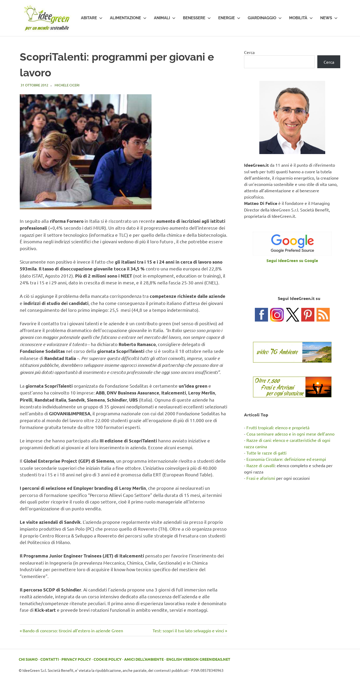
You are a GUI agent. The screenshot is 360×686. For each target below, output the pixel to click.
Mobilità (298, 18)
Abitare (89, 18)
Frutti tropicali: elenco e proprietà (277, 427)
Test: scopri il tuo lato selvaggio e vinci (188, 630)
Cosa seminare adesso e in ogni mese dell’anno (290, 433)
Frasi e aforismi (260, 478)
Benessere (194, 18)
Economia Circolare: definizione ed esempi (286, 459)
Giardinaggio (262, 18)
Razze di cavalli (260, 465)
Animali (162, 18)
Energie (226, 18)
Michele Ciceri (67, 85)
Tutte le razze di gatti (266, 452)
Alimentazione (125, 18)
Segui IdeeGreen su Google (292, 260)
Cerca (249, 52)
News (326, 18)
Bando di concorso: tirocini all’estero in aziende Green (72, 630)
